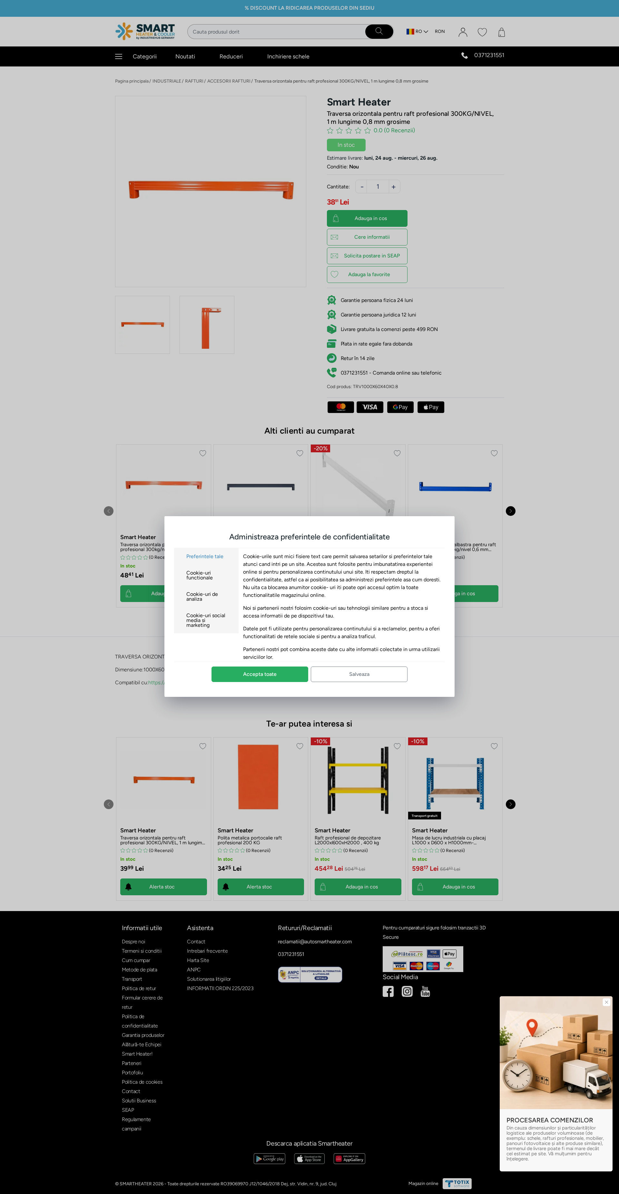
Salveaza (359, 674)
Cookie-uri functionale (199, 575)
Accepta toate (260, 674)
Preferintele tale (204, 556)
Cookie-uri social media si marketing (205, 620)
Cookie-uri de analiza (202, 596)
